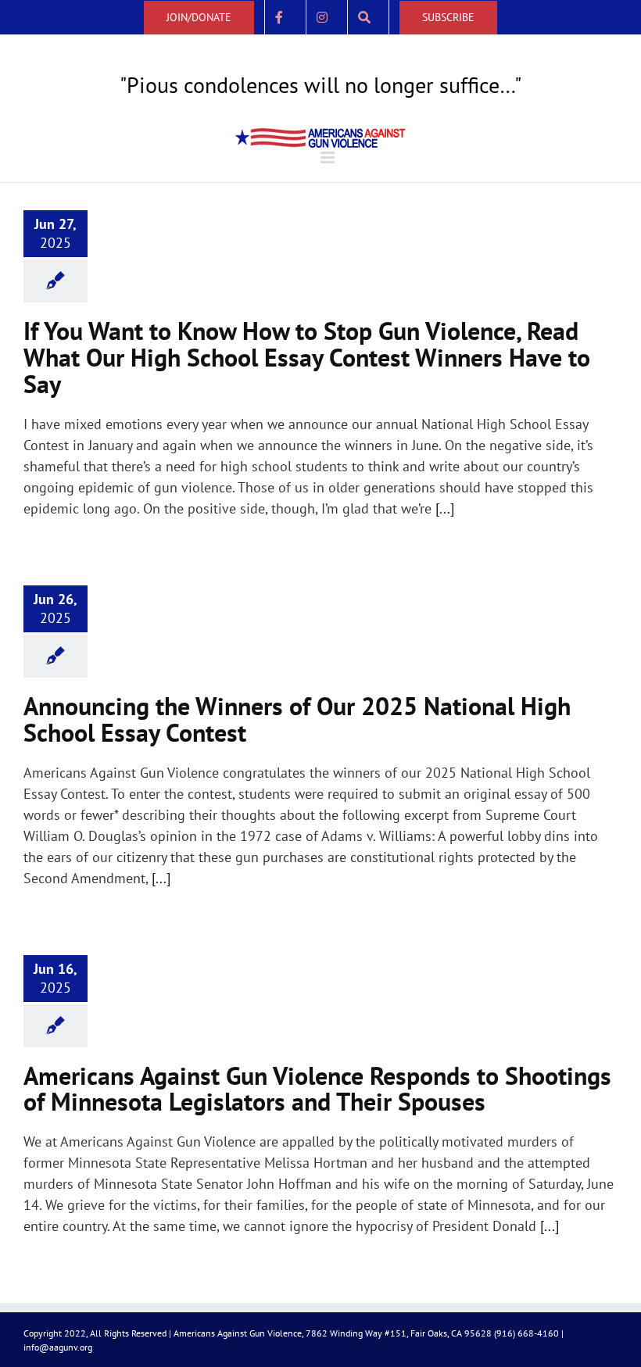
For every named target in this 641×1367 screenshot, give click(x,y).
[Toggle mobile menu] (328, 157)
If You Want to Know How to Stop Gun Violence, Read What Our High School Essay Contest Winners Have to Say (306, 357)
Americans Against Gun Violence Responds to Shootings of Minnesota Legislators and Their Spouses (317, 1088)
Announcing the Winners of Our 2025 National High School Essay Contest (297, 719)
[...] (444, 508)
